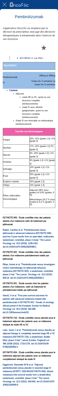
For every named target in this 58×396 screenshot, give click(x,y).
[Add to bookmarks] (44, 47)
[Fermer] (4, 4)
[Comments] (51, 47)
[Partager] (36, 47)
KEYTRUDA (31, 58)
